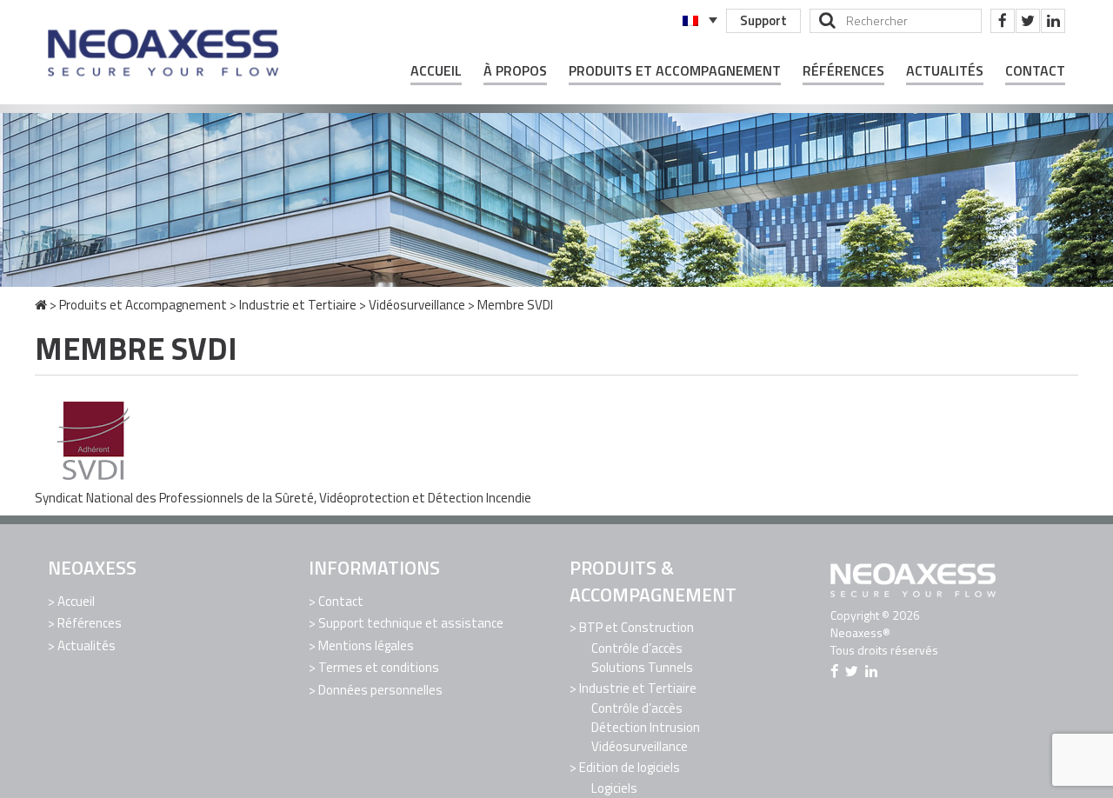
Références (843, 71)
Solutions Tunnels (642, 667)
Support (763, 20)
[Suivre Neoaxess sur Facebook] (1002, 21)
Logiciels (614, 788)
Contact (1035, 71)
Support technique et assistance (410, 623)
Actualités (944, 71)
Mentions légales (366, 645)
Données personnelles (380, 690)
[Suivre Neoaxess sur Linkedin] (1053, 21)
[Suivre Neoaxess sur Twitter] (1028, 21)
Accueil (436, 71)
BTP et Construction (636, 627)
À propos (515, 71)
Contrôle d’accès (637, 648)
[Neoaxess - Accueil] (165, 52)
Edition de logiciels (629, 767)
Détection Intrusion (645, 727)
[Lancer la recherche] (827, 20)
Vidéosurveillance (417, 305)
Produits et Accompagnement (675, 71)
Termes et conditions (378, 667)
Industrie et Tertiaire (298, 305)
